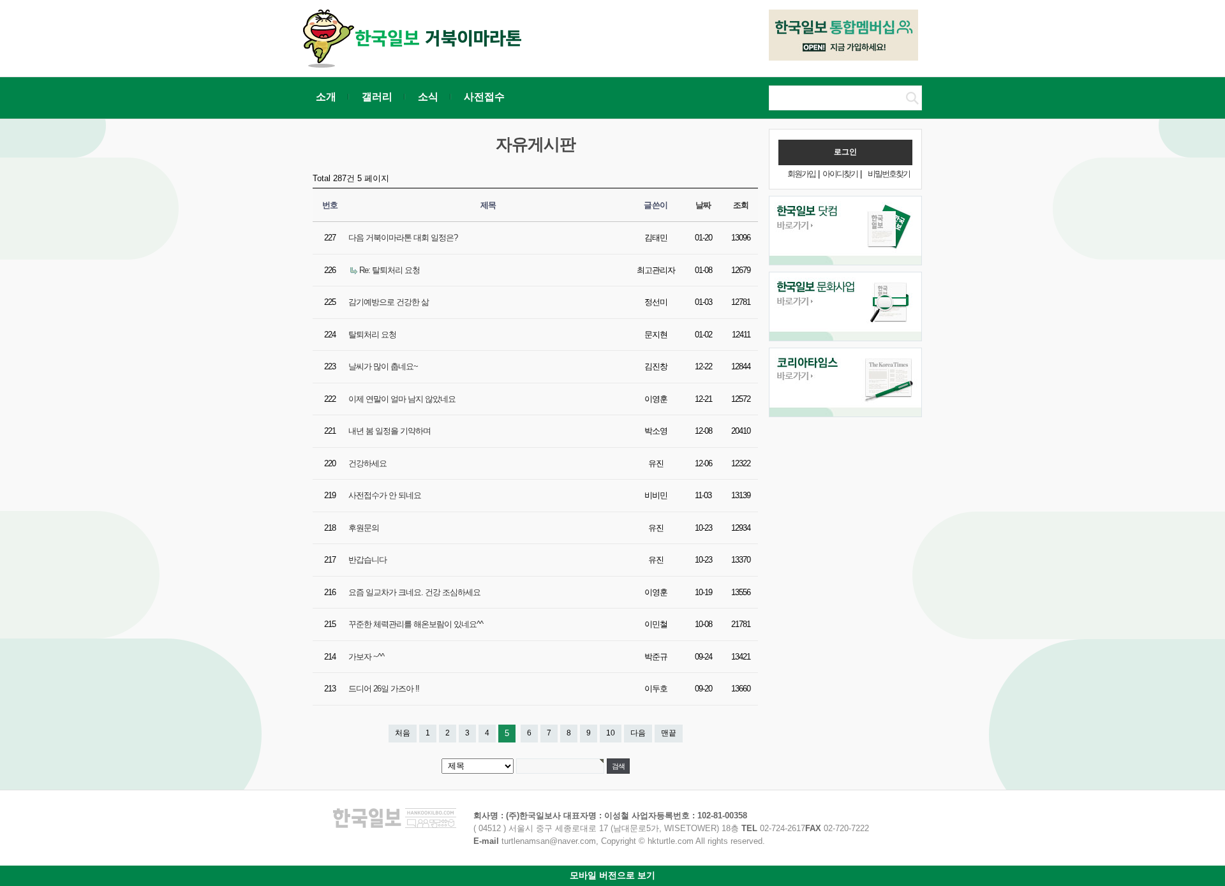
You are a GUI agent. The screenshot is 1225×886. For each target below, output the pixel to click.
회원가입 (801, 174)
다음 (638, 732)
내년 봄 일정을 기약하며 (389, 431)
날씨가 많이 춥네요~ (383, 366)
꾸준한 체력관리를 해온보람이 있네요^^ (415, 624)
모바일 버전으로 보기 (612, 875)
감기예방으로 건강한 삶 (388, 302)
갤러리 (377, 96)
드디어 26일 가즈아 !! (383, 688)
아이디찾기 (840, 174)
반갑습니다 (367, 560)
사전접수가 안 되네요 (384, 495)
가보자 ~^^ (366, 656)
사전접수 (484, 96)
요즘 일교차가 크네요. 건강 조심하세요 (414, 592)
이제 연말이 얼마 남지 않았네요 (402, 399)
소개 (326, 96)
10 (610, 732)
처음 (402, 732)
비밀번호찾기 (889, 174)
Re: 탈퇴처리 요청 (389, 270)
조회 (741, 205)
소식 (428, 96)
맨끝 (668, 732)
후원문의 (363, 528)
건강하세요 (367, 463)
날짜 (703, 205)
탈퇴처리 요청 (372, 334)
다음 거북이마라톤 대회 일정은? (402, 237)
